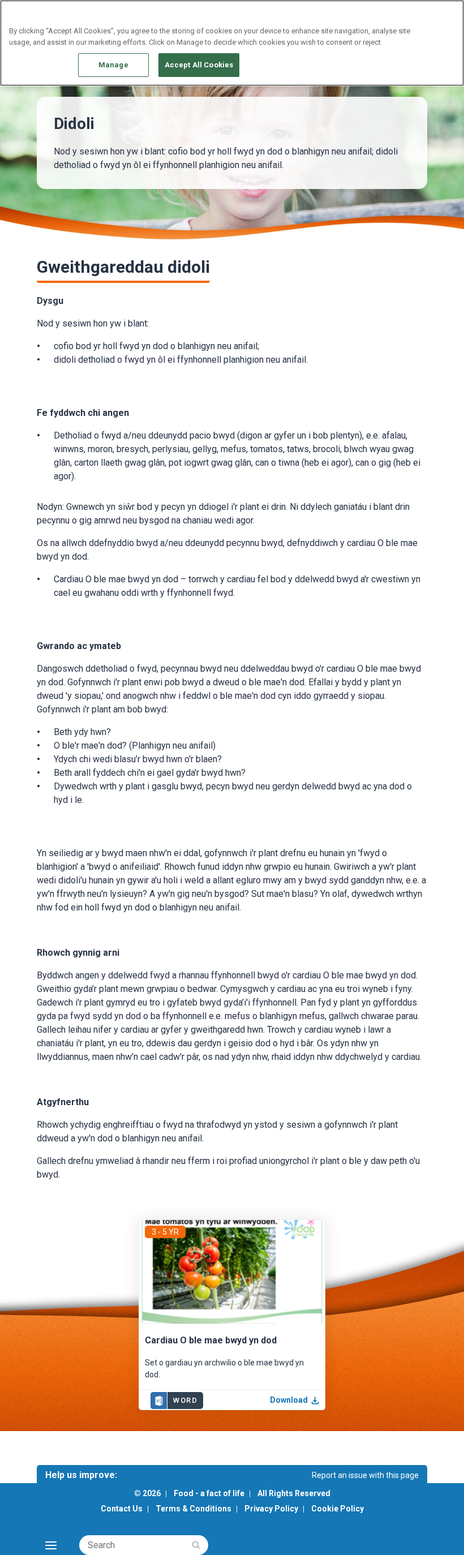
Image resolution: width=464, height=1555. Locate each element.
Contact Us (122, 1508)
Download (289, 1399)
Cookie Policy (337, 1508)
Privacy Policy (271, 1508)
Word (185, 1400)
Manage (113, 65)
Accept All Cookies (199, 65)
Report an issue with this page (365, 1475)
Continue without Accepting (412, 15)
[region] (232, 43)
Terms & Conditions (193, 1508)
